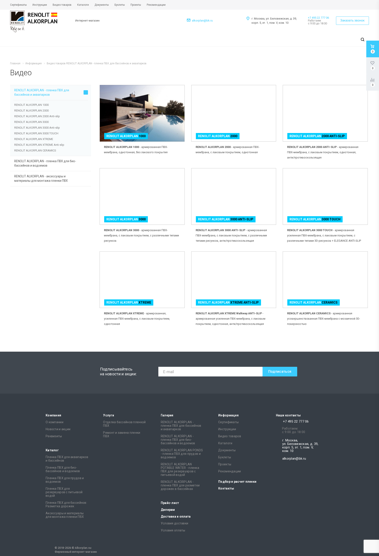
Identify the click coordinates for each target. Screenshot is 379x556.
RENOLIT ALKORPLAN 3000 (31, 122)
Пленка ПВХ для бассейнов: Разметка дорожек (66, 504)
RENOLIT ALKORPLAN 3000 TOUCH (36, 133)
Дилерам (168, 509)
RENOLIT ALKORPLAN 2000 (31, 110)
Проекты (224, 464)
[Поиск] (362, 39)
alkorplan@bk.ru (202, 20)
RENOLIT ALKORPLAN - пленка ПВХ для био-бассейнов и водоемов (45, 163)
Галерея (167, 415)
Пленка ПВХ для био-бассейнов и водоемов (63, 469)
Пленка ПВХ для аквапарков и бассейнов (67, 458)
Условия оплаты (173, 530)
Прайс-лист (170, 503)
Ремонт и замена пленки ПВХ (121, 434)
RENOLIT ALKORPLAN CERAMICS (35, 150)
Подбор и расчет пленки (237, 481)
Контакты (226, 488)
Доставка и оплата (176, 516)
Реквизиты (54, 436)
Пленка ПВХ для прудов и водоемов (65, 479)
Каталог (52, 450)
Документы (227, 450)
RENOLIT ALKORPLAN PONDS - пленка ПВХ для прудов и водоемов (182, 453)
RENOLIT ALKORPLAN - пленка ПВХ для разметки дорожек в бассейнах (180, 485)
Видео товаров (229, 436)
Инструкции (227, 429)
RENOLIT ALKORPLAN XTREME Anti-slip (39, 144)
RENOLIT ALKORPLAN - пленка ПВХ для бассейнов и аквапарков (41, 92)
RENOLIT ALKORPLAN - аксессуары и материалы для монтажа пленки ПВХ (41, 178)
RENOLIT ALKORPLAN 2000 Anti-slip (37, 116)
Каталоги (225, 443)
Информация (228, 415)
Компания (53, 415)
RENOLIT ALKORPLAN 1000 (31, 104)
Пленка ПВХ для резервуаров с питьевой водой (64, 492)
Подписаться (279, 371)
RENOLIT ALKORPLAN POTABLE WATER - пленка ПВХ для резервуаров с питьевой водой (180, 469)
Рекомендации (229, 471)
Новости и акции (58, 429)
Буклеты (224, 457)
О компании (54, 422)
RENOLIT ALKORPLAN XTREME (33, 139)
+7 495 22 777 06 (318, 17)
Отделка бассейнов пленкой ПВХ (124, 423)
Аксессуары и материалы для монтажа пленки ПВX (65, 514)
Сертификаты (228, 422)
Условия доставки (174, 523)
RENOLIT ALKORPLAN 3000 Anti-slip (37, 127)
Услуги (108, 415)
